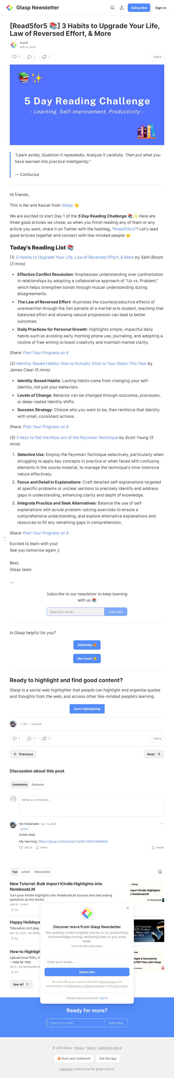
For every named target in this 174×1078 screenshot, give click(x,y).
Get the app (107, 1058)
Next (151, 754)
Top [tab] (14, 872)
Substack (66, 1069)
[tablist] (28, 784)
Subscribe (139, 8)
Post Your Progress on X (46, 352)
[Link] (3, 247)
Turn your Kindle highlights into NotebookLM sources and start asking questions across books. (61, 897)
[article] (87, 896)
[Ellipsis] (162, 823)
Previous (26, 754)
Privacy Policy (119, 986)
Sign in (160, 8)
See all (18, 984)
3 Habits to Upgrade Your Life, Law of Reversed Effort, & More (75, 257)
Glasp (24, 42)
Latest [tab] (25, 872)
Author (24, 828)
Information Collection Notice (85, 986)
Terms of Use (107, 982)
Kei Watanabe (29, 823)
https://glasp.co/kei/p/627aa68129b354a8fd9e (73, 841)
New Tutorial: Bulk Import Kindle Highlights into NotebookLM (56, 886)
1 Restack (36, 724)
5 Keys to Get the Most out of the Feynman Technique (67, 437)
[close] (127, 908)
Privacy (79, 1048)
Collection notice (110, 1048)
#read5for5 (124, 229)
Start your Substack (75, 1058)
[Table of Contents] (5, 539)
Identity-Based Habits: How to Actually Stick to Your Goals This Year (81, 363)
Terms (91, 1048)
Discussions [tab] (42, 872)
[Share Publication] (122, 7)
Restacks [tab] (38, 784)
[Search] (112, 7)
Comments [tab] (19, 784)
